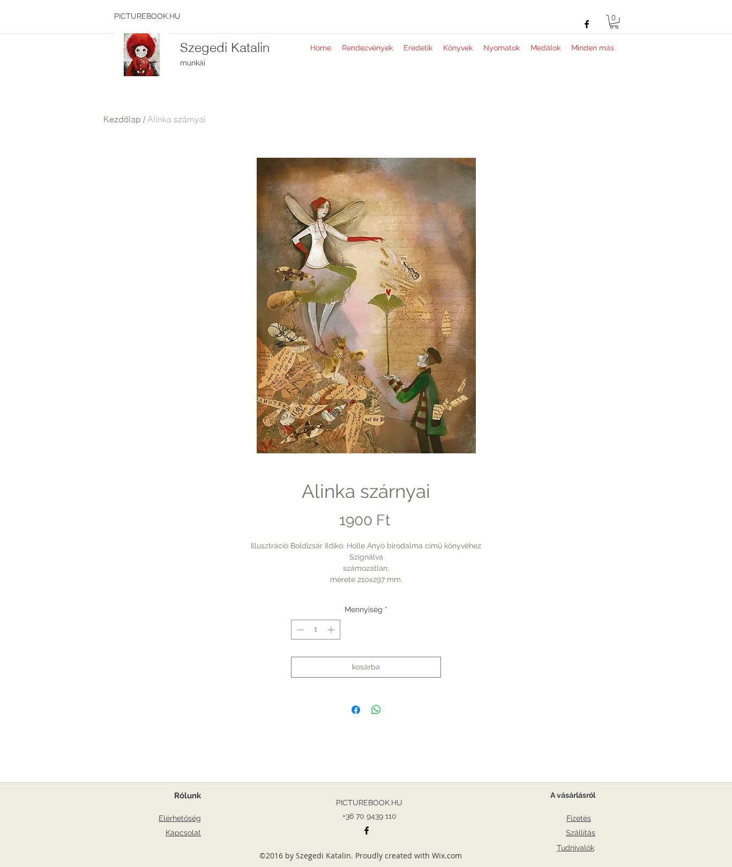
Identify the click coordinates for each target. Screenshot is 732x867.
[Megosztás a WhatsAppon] (376, 709)
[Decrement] (299, 629)
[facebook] (586, 24)
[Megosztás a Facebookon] (355, 709)
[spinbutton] (315, 629)
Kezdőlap (122, 119)
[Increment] (332, 629)
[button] (614, 21)
